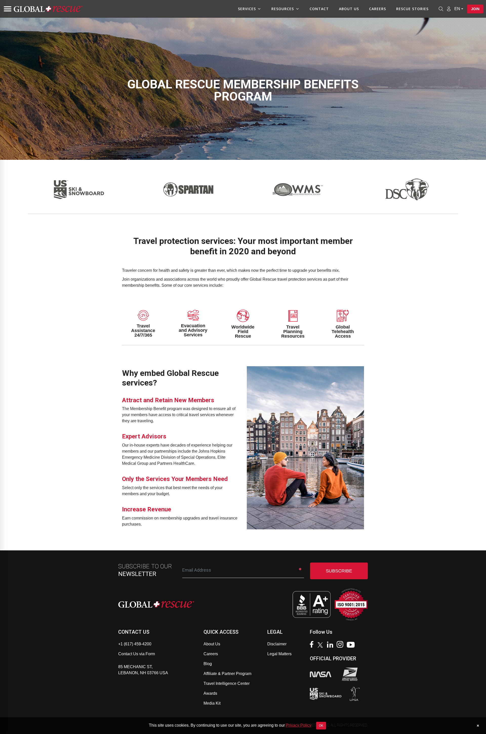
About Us (349, 8)
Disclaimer (277, 644)
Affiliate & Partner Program (227, 673)
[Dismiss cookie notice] (477, 725)
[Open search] (441, 9)
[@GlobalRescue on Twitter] (321, 645)
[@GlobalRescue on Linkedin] (331, 645)
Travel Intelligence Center (227, 683)
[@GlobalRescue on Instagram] (341, 645)
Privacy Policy (298, 725)
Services (247, 8)
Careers (377, 8)
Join (475, 9)
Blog (208, 664)
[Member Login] (449, 9)
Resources (282, 8)
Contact (319, 8)
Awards (210, 693)
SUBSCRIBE (339, 570)
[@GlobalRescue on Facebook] (313, 645)
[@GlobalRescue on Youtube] (352, 645)
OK (321, 725)
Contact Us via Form (136, 654)
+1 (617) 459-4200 (134, 644)
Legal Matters (279, 654)
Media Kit (212, 703)
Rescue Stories (412, 8)
